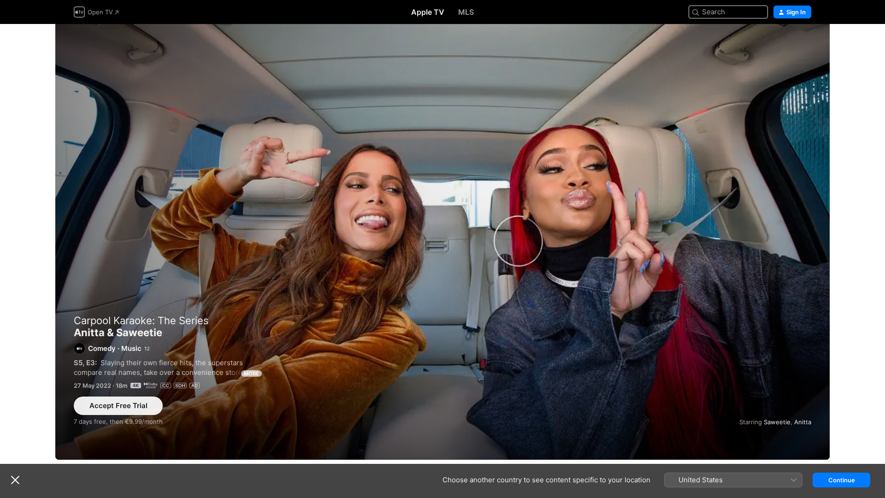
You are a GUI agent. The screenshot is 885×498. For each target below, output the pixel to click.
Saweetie (777, 422)
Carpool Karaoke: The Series (141, 320)
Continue (841, 480)
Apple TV (427, 12)
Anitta (802, 422)
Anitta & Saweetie (442, 242)
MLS (466, 12)
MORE (251, 373)
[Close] (15, 480)
